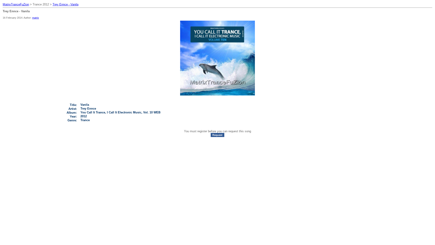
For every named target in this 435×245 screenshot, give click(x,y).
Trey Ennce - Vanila (65, 4)
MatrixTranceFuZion (16, 4)
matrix (35, 17)
